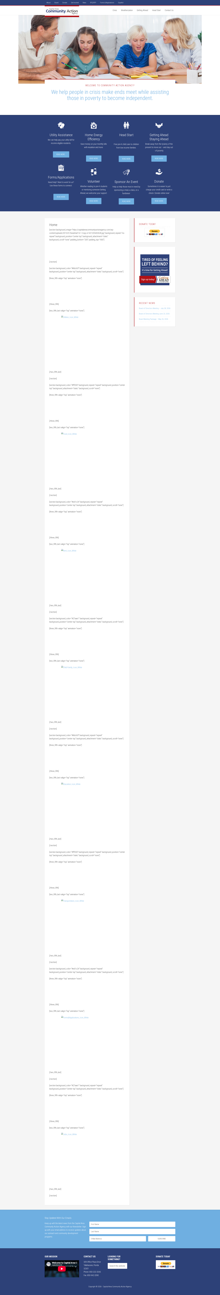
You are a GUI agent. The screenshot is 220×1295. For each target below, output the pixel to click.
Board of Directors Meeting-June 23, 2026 (154, 314)
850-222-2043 (95, 1272)
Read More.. (61, 154)
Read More (61, 197)
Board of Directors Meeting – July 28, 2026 (154, 308)
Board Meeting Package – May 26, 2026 (153, 319)
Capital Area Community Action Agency (62, 11)
